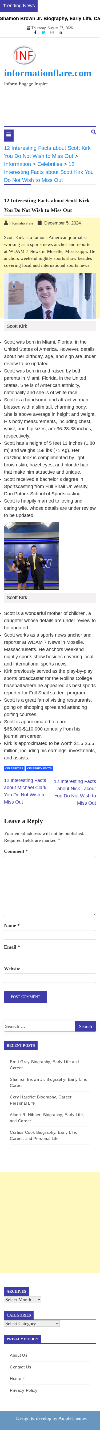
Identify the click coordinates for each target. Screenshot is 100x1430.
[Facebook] (36, 32)
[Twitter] (44, 32)
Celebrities (14, 768)
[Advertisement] (50, 1222)
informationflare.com (47, 73)
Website (12, 968)
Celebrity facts (39, 768)
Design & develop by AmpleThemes (51, 1418)
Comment (16, 851)
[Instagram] (52, 32)
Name (12, 925)
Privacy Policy (24, 1390)
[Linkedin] (60, 32)
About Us (19, 1355)
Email (12, 947)
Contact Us (20, 1367)
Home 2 (17, 1378)
